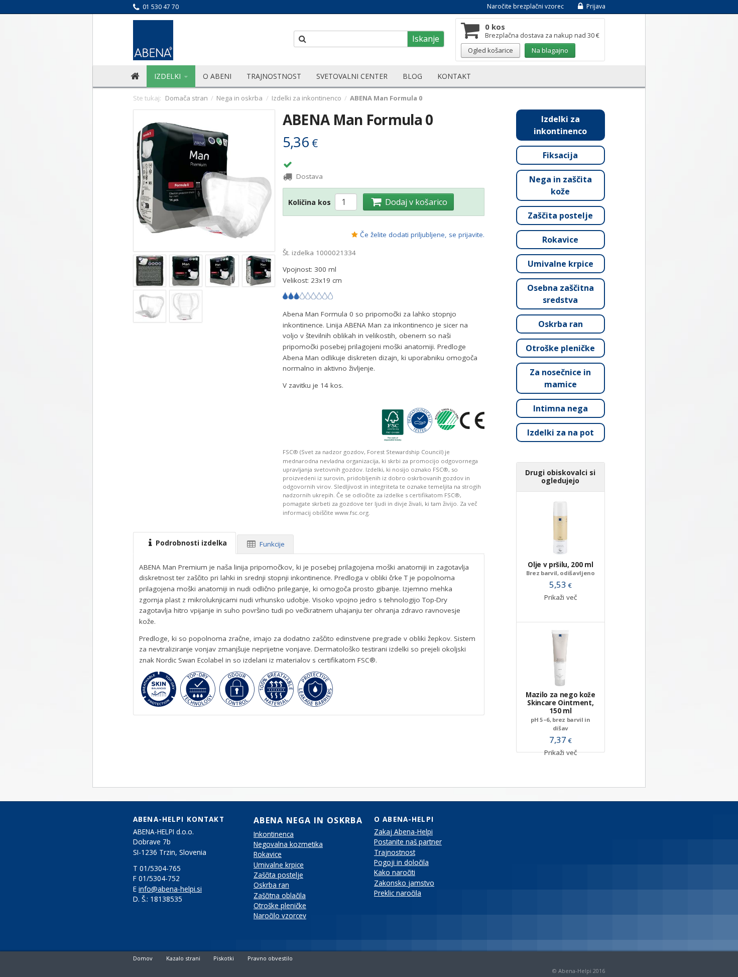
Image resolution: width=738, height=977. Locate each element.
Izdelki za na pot (560, 432)
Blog (412, 76)
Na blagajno (550, 50)
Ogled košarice (490, 50)
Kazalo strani (183, 958)
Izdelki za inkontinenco (560, 125)
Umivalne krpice (560, 263)
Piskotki (223, 958)
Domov (143, 958)
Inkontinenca (274, 834)
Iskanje (425, 38)
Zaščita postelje (560, 215)
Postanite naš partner (408, 841)
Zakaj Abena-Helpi (403, 831)
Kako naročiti (394, 872)
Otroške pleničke (560, 348)
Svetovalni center (352, 76)
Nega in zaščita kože (560, 185)
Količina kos (309, 202)
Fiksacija (560, 155)
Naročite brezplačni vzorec (525, 6)
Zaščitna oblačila (280, 895)
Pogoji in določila (401, 862)
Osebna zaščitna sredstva (560, 293)
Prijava (595, 6)
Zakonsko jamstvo (404, 883)
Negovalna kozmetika (288, 844)
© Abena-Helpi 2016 (578, 970)
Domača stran (186, 97)
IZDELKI (168, 76)
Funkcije (271, 544)
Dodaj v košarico (415, 201)
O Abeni (217, 76)
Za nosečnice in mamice (560, 378)
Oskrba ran (560, 324)
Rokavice (560, 239)
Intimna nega (560, 408)
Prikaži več (560, 597)
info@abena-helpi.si (170, 889)
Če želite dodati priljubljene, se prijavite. (422, 234)
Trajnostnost (274, 76)
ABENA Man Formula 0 (358, 119)
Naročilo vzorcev (280, 915)
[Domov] (135, 76)
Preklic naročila (397, 893)
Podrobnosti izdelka (190, 543)
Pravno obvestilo (270, 958)
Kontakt (454, 76)
